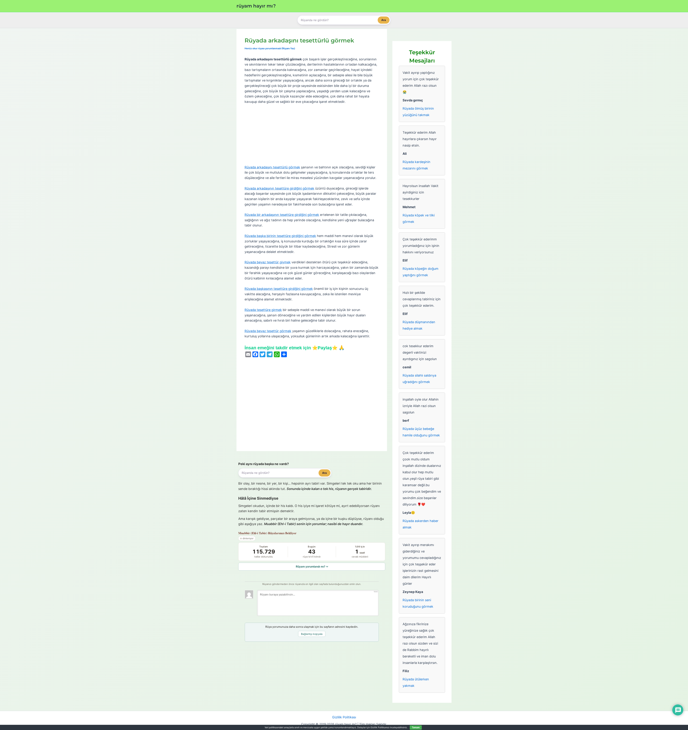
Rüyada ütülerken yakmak (416, 682)
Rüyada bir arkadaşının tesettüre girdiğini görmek (282, 215)
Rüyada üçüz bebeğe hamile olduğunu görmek (421, 432)
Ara (383, 20)
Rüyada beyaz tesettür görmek (268, 331)
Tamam (416, 727)
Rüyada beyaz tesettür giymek (268, 262)
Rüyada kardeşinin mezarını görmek (416, 165)
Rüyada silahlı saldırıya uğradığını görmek (419, 379)
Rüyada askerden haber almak (420, 524)
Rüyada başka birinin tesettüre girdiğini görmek (280, 236)
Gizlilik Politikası (344, 717)
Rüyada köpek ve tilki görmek (419, 218)
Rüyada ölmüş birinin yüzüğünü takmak (418, 112)
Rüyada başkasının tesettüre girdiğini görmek (279, 289)
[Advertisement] (312, 135)
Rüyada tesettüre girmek (263, 310)
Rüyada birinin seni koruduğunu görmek (418, 603)
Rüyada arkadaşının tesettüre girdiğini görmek (279, 188)
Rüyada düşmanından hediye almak (419, 325)
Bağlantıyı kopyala (311, 633)
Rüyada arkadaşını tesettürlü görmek (272, 167)
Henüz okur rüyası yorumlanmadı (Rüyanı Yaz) (270, 48)
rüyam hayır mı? (256, 6)
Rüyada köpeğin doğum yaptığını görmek (420, 272)
